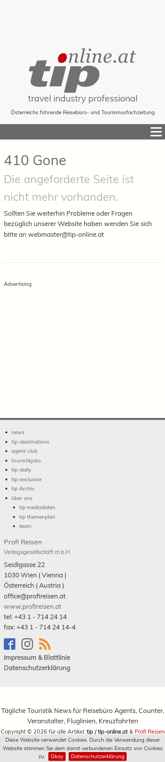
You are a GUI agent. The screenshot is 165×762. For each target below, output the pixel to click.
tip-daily (21, 469)
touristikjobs (26, 460)
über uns (22, 498)
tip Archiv (23, 488)
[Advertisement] (82, 19)
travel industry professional (82, 98)
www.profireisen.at (32, 606)
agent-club (25, 450)
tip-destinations (31, 441)
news (18, 432)
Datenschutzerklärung (97, 756)
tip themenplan (37, 516)
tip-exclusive (26, 479)
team (25, 526)
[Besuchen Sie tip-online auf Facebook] (12, 648)
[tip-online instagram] (30, 648)
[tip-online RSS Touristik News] (47, 648)
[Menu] (156, 131)
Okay (57, 756)
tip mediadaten (37, 507)
